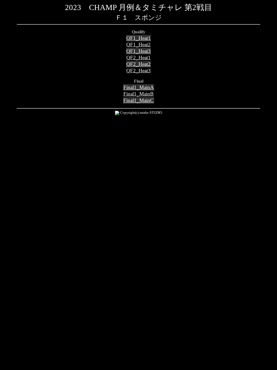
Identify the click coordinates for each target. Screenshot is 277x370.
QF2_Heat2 (138, 64)
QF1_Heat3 (138, 51)
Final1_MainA (138, 87)
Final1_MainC (138, 100)
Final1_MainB (138, 94)
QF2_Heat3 (138, 70)
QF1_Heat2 (138, 44)
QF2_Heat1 (138, 57)
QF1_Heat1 (138, 38)
